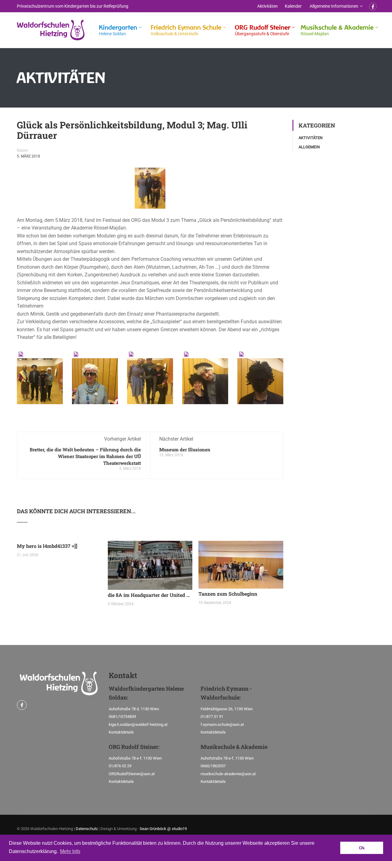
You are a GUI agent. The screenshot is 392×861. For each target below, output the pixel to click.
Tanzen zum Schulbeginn (227, 593)
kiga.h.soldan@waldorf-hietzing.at (138, 724)
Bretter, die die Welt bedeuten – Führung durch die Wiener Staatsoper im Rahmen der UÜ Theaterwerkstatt (85, 456)
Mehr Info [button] (70, 851)
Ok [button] (362, 847)
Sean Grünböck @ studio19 (163, 828)
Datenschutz (87, 828)
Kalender (293, 6)
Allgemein (309, 147)
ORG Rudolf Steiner (262, 30)
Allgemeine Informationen (334, 6)
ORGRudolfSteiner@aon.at (132, 774)
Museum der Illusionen (184, 449)
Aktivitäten (267, 6)
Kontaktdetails (121, 732)
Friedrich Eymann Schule (186, 30)
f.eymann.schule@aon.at (222, 724)
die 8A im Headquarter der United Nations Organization (150, 595)
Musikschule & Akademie (337, 30)
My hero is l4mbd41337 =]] (47, 546)
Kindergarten (118, 30)
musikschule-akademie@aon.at (228, 774)
